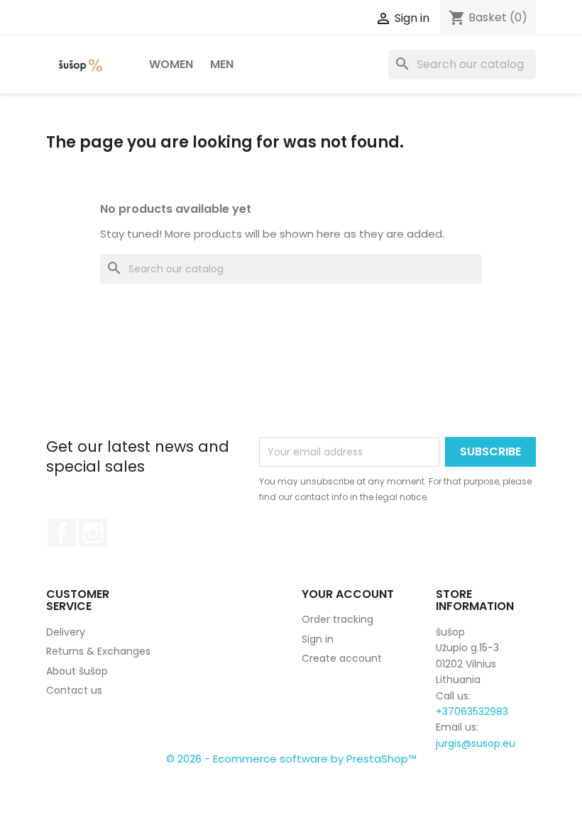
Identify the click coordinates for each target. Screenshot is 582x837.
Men (222, 64)
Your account (348, 594)
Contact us (74, 690)
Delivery (65, 632)
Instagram (93, 533)
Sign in (318, 639)
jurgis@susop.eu (475, 743)
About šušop (77, 671)
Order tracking (337, 619)
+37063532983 (472, 711)
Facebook (62, 533)
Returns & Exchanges (98, 651)
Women (171, 64)
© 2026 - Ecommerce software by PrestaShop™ (291, 758)
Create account (342, 658)
